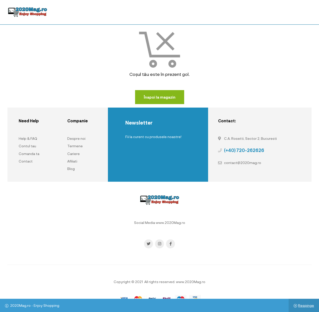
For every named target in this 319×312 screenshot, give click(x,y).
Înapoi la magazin (159, 97)
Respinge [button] (306, 305)
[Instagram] (159, 243)
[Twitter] (148, 243)
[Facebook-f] (170, 243)
